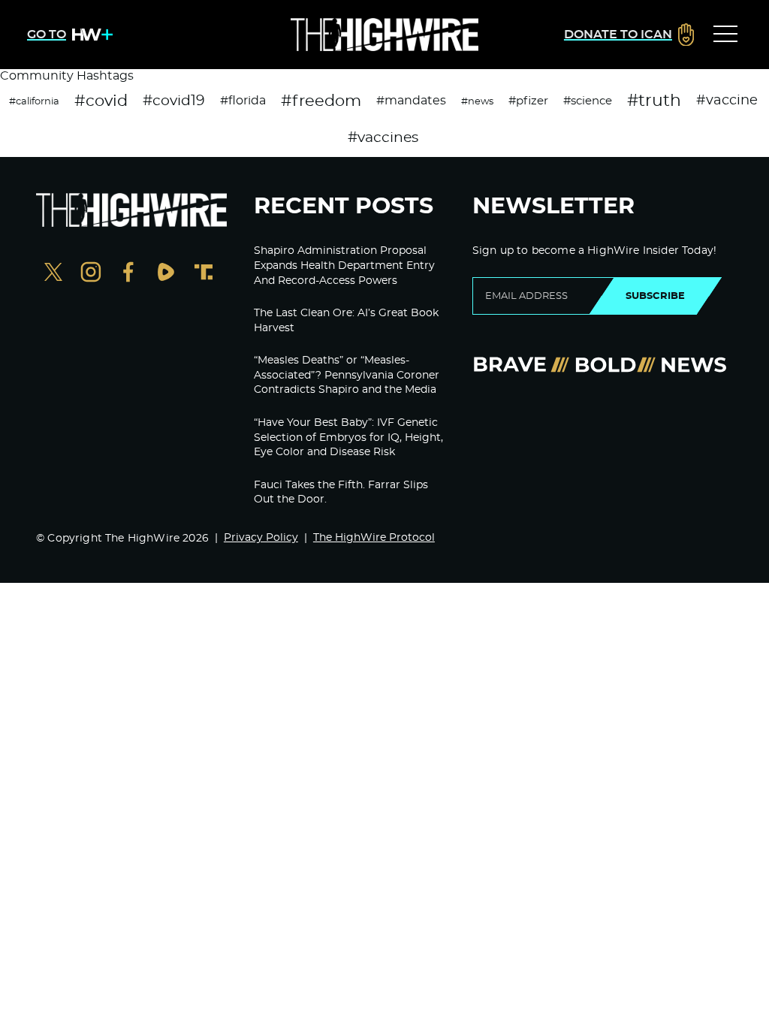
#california (34, 101)
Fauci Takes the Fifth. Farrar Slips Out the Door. (341, 492)
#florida (243, 101)
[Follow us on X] (53, 274)
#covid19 (174, 101)
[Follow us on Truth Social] (203, 274)
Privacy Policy (261, 538)
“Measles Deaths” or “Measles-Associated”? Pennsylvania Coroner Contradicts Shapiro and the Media (346, 375)
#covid (101, 101)
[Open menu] (725, 34)
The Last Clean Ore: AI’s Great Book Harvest (346, 320)
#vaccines (383, 138)
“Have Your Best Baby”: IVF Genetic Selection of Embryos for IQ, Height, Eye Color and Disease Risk (348, 437)
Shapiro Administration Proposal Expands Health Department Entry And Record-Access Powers (344, 265)
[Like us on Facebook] (128, 274)
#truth (654, 100)
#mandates (411, 101)
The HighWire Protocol (374, 538)
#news (477, 101)
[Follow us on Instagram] (91, 274)
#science (587, 101)
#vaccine (727, 100)
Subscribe (655, 296)
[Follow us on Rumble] (166, 274)
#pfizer (528, 101)
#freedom (321, 101)
